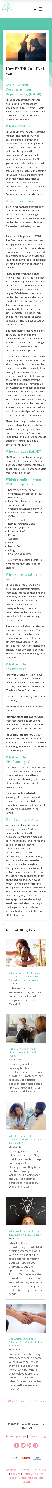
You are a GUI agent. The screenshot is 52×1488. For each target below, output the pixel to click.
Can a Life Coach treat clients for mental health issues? (23, 1052)
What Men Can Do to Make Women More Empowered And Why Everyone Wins (25, 976)
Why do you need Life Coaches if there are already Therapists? (26, 1140)
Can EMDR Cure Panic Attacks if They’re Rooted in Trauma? (25, 1342)
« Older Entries (15, 1401)
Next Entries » (37, 1401)
